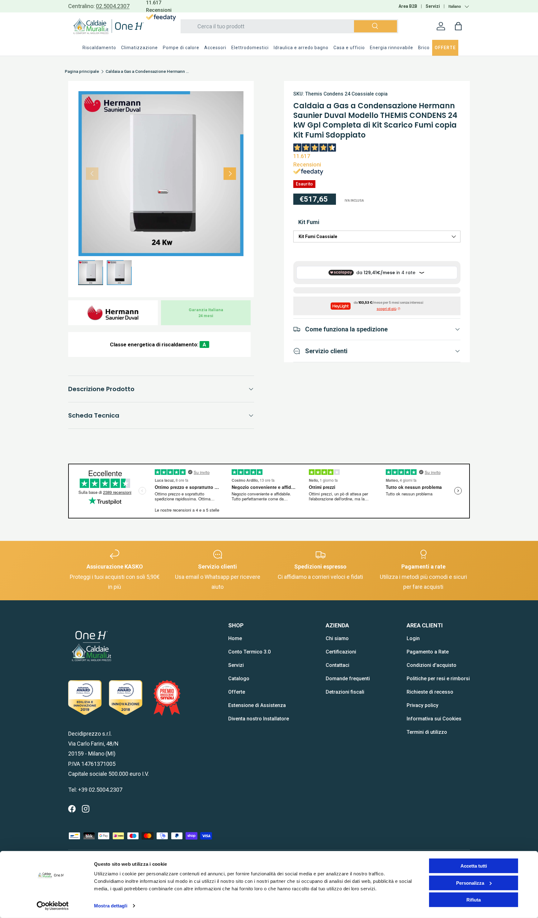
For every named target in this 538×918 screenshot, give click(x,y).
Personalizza (470, 882)
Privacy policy (422, 705)
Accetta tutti (473, 866)
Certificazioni (341, 652)
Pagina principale (82, 71)
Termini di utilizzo (427, 732)
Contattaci (337, 665)
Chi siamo (337, 638)
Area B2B (408, 6)
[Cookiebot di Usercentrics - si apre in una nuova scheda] (53, 906)
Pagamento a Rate (428, 652)
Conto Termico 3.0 (249, 652)
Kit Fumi (308, 222)
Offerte (236, 692)
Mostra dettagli (110, 905)
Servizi (433, 6)
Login (413, 638)
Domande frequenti (348, 678)
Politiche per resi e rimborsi (438, 678)
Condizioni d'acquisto (431, 665)
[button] (458, 26)
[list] (160, 173)
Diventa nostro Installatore (258, 719)
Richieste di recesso (430, 692)
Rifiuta (473, 899)
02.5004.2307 (113, 6)
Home (235, 638)
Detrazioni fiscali (345, 692)
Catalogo (238, 678)
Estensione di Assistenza (257, 705)
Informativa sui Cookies (434, 719)
